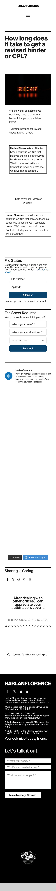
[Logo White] (28, 682)
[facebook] (7, 691)
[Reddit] (18, 579)
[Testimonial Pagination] (6, 626)
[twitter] (14, 691)
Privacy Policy (19, 724)
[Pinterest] (24, 579)
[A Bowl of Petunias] (28, 851)
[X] (13, 579)
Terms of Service (39, 724)
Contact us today (19, 167)
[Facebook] (7, 579)
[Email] (30, 579)
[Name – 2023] (28, 6)
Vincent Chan (31, 198)
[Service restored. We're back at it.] (28, 400)
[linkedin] (27, 691)
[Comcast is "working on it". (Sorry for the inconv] (28, 428)
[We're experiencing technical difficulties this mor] (28, 456)
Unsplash (28, 202)
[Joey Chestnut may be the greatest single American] (28, 483)
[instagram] (21, 691)
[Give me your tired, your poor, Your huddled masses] (28, 511)
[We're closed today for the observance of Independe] (28, 539)
